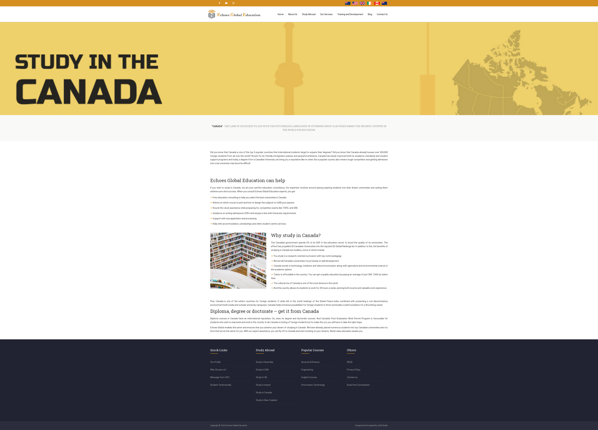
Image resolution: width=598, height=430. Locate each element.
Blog (370, 14)
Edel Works (383, 425)
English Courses (309, 377)
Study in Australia (264, 362)
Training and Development (350, 14)
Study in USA (262, 369)
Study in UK (261, 377)
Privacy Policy (353, 369)
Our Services (326, 14)
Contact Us (382, 14)
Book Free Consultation (358, 385)
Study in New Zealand (266, 400)
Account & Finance (310, 362)
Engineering (307, 369)
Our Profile (215, 362)
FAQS (349, 362)
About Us (292, 14)
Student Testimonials (220, 385)
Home (281, 14)
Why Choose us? (218, 369)
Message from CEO (219, 377)
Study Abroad (309, 14)
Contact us (352, 377)
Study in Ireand (263, 385)
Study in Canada (264, 392)
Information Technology (313, 385)
